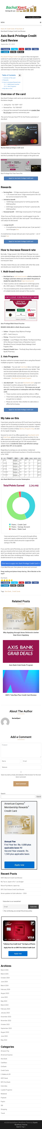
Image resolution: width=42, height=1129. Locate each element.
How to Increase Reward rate (11, 82)
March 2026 (4, 970)
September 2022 (6, 1028)
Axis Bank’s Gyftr (28, 383)
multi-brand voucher (20, 276)
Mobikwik (4, 1094)
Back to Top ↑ (21, 1127)
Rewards (5, 80)
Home (3, 29)
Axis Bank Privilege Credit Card (10, 57)
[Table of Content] (19, 75)
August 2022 (5, 1032)
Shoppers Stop (29, 429)
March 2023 (4, 1005)
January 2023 (5, 1013)
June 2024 (4, 981)
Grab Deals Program (24, 378)
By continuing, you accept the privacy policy (18, 911)
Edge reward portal (28, 281)
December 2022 (6, 1016)
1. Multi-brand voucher (12, 84)
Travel (3, 1113)
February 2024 (5, 989)
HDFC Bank (4, 1078)
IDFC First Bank (5, 1082)
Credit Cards (10, 29)
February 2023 (5, 1009)
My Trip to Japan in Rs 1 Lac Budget (12, 882)
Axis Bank (19, 29)
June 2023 (4, 997)
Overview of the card (9, 78)
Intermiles (4, 1086)
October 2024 (5, 978)
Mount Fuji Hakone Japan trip (10, 885)
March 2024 (4, 985)
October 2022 (5, 1024)
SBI (2, 1105)
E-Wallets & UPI (5, 1074)
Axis (13, 378)
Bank (16, 378)
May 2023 (4, 1001)
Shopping (4, 1109)
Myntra (21, 429)
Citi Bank (3, 1066)
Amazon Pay (5, 1051)
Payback (3, 1097)
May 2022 (4, 1040)
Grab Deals (23, 367)
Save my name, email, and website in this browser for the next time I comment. (21, 776)
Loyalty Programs (6, 1090)
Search (3, 793)
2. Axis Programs (11, 86)
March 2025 (4, 974)
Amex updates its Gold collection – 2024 (14, 893)
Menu (3, 22)
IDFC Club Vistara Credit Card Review (12, 889)
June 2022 (4, 1036)
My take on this (7, 88)
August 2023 (5, 993)
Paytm (3, 1101)
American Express (7, 1055)
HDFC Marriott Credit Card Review (11, 878)
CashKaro (4, 1062)
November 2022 (6, 1020)
